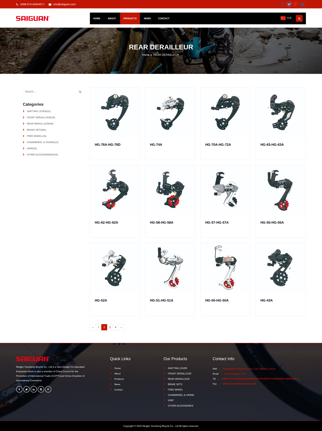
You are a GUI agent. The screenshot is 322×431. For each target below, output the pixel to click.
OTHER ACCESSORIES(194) (42, 154)
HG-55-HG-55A (272, 222)
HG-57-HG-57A (217, 222)
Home (96, 18)
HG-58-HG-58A (161, 222)
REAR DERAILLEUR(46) (39, 123)
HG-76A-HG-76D (107, 144)
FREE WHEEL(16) (36, 136)
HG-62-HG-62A (106, 222)
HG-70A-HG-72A (218, 144)
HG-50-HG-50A (217, 300)
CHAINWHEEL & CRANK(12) (42, 142)
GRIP (171, 400)
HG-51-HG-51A (161, 300)
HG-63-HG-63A (272, 144)
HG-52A (101, 300)
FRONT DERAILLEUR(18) (40, 117)
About (112, 18)
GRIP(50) (31, 148)
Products (130, 18)
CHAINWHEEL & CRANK (181, 395)
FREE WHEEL (175, 389)
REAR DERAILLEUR (166, 55)
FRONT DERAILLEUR (179, 373)
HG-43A (266, 300)
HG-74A (156, 144)
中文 (289, 17)
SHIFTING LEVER (177, 368)
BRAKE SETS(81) (36, 129)
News (147, 18)
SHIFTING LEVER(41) (38, 111)
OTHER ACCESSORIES (180, 405)
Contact (164, 18)
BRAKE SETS (175, 384)
